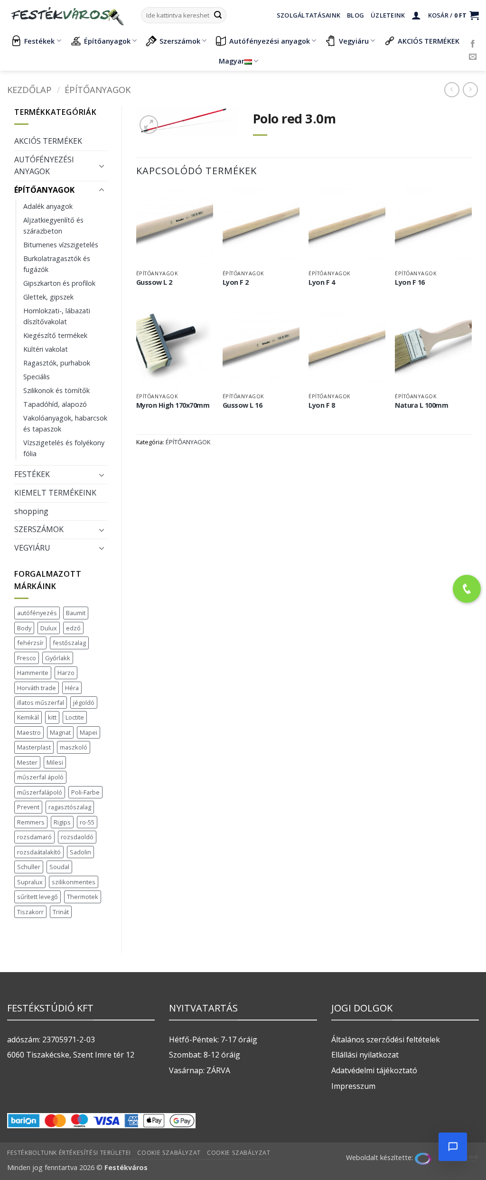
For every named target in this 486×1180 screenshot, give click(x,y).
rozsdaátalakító (39, 852)
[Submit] (218, 15)
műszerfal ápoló (40, 777)
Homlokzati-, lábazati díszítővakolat (56, 316)
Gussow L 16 (242, 405)
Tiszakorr (30, 912)
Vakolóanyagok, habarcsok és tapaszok (65, 423)
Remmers (31, 822)
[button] (416, 15)
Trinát (61, 912)
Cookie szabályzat (168, 1153)
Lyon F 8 (321, 405)
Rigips (62, 822)
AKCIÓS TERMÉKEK (428, 41)
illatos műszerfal (40, 702)
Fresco (26, 658)
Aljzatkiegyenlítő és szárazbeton (53, 225)
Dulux (48, 628)
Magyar (231, 61)
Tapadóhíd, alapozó (55, 404)
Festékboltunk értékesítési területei (69, 1153)
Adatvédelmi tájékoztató (374, 1070)
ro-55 (87, 822)
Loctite (74, 717)
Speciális (36, 376)
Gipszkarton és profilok (59, 283)
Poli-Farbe (85, 792)
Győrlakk (57, 658)
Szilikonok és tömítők (56, 390)
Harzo (66, 672)
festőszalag (69, 642)
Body (24, 628)
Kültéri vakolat (45, 349)
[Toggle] (101, 165)
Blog (355, 15)
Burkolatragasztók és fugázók (56, 264)
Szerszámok (179, 41)
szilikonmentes (73, 882)
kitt (52, 717)
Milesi (55, 762)
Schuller (28, 866)
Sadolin (80, 852)
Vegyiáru (354, 41)
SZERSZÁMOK (39, 529)
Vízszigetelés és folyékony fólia (63, 448)
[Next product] (451, 89)
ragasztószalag (69, 807)
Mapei (88, 732)
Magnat (60, 732)
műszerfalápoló (39, 792)
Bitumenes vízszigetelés (60, 244)
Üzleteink (388, 15)
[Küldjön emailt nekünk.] (473, 57)
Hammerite (32, 672)
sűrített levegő (37, 896)
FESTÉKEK (32, 474)
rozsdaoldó (77, 837)
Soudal (59, 866)
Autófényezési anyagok (269, 41)
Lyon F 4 (321, 282)
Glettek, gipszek (48, 296)
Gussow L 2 (154, 282)
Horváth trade (36, 688)
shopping (31, 511)
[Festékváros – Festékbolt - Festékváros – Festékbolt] (67, 15)
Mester (27, 762)
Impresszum (353, 1086)
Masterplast (34, 747)
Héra (72, 688)
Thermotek (82, 896)
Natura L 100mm (421, 405)
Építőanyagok (107, 41)
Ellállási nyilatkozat (365, 1054)
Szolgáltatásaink (308, 15)
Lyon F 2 (236, 282)
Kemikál (28, 717)
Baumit (75, 613)
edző (73, 628)
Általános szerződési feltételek (385, 1039)
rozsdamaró (34, 837)
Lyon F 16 (410, 282)
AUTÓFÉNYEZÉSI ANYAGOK (44, 165)
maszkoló (73, 747)
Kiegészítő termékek (55, 335)
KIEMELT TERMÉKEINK (55, 492)
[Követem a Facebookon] (473, 44)
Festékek (39, 41)
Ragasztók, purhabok (56, 362)
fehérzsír (30, 642)
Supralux (30, 882)
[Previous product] (470, 89)
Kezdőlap (29, 89)
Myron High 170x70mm (173, 405)
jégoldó (83, 702)
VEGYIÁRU (32, 548)
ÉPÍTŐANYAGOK (98, 89)
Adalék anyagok (48, 206)
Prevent (28, 807)
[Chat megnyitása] (453, 1147)
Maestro (29, 732)
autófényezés (37, 613)
